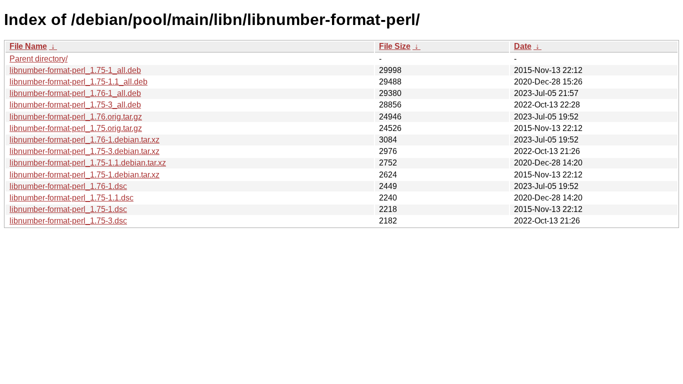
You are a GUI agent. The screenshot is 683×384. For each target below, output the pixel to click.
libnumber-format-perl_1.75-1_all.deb (75, 70)
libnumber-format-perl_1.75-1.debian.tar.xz (85, 174)
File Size (394, 46)
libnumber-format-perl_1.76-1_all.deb (75, 93)
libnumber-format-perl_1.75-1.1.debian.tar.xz (88, 162)
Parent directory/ (39, 58)
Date (523, 46)
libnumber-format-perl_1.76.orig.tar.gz (76, 116)
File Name (28, 46)
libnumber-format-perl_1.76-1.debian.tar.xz (85, 140)
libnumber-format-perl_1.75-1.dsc (68, 209)
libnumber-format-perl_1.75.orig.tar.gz (76, 128)
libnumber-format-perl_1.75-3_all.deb (75, 104)
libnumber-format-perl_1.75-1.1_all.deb (79, 82)
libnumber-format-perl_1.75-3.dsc (68, 220)
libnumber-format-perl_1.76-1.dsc (68, 186)
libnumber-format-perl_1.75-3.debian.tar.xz (85, 151)
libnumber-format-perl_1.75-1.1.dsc (72, 198)
